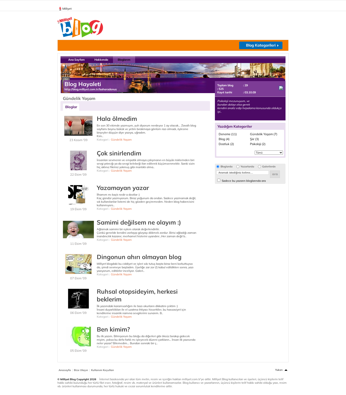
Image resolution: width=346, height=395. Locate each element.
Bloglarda (227, 166)
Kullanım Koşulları (102, 370)
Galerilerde (269, 166)
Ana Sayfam (76, 59)
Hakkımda (101, 59)
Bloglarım (124, 59)
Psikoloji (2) (258, 144)
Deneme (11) (228, 134)
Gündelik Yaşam (121, 139)
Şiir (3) (254, 139)
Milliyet (67, 8)
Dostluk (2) (226, 144)
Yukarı (279, 369)
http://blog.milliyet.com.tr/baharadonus (90, 89)
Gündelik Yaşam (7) (263, 134)
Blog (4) (224, 139)
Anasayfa (65, 370)
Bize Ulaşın (81, 370)
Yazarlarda (247, 166)
